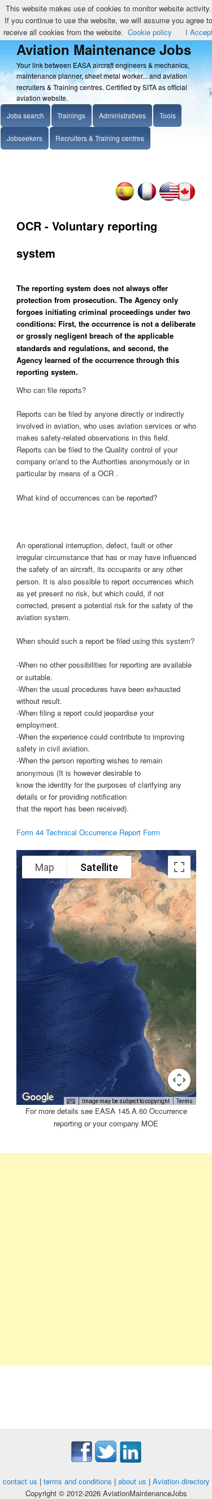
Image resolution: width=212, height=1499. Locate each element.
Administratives (122, 115)
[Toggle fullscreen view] (179, 867)
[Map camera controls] (179, 1080)
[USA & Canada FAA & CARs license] (177, 198)
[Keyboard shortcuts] (71, 1101)
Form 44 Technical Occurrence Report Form (88, 832)
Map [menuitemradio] (44, 867)
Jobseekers (24, 138)
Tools (167, 115)
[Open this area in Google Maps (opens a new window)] (38, 1097)
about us (132, 1481)
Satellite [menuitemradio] (99, 867)
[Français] (147, 198)
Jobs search (25, 115)
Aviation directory (181, 1481)
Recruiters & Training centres (99, 138)
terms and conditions (78, 1481)
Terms (184, 1101)
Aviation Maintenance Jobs (103, 49)
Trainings (71, 115)
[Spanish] (125, 198)
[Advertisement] (106, 1259)
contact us (20, 1481)
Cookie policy (150, 32)
